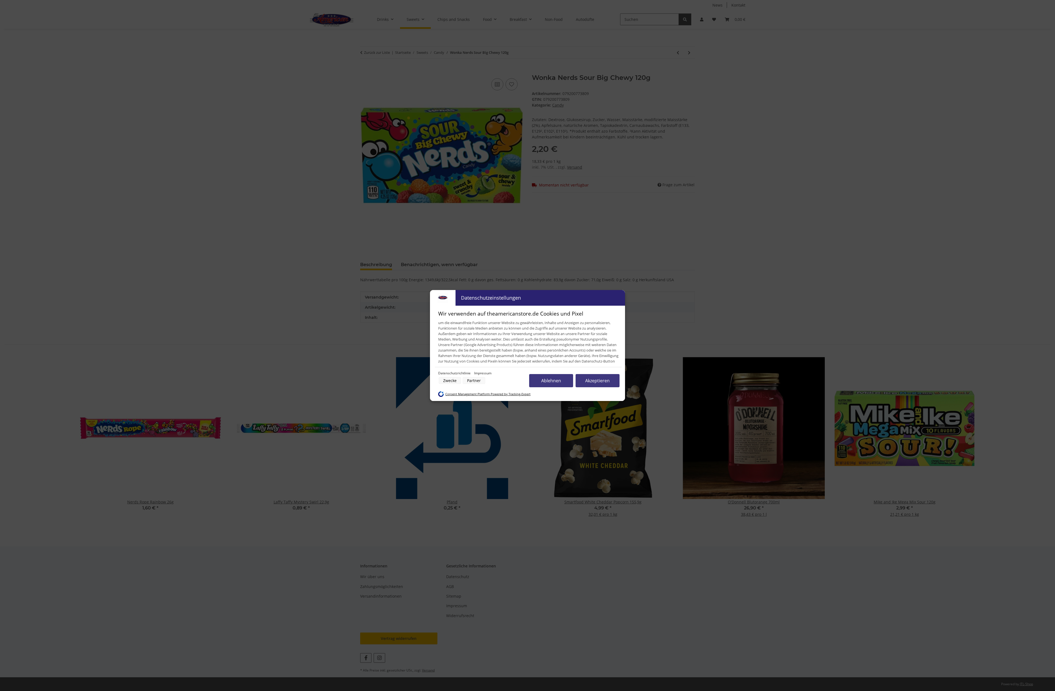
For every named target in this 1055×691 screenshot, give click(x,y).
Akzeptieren (597, 381)
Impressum (483, 373)
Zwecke (450, 380)
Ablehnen (551, 381)
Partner (474, 380)
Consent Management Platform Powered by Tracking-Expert (488, 394)
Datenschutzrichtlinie (454, 373)
